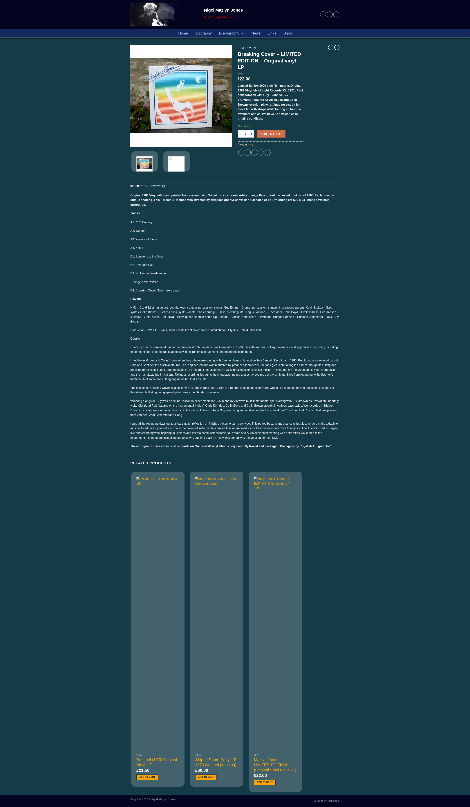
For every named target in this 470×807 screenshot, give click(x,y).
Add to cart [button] (147, 777)
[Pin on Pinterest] (261, 152)
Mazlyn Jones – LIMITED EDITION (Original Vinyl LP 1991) (275, 764)
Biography (203, 33)
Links (272, 33)
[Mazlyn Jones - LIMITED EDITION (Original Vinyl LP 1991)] (275, 614)
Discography (229, 33)
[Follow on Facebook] (323, 14)
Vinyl (252, 48)
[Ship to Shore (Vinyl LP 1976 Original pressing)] (216, 614)
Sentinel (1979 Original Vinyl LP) (156, 762)
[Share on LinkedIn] (268, 152)
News (255, 33)
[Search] (338, 33)
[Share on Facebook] (241, 152)
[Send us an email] (330, 14)
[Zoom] (135, 142)
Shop (287, 33)
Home (183, 33)
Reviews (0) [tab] (157, 186)
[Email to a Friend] (254, 152)
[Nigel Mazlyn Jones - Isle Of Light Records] (164, 14)
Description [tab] (138, 186)
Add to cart (271, 134)
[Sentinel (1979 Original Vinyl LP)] (157, 614)
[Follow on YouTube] (336, 14)
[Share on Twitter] (248, 152)
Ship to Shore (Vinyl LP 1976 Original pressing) (216, 762)
